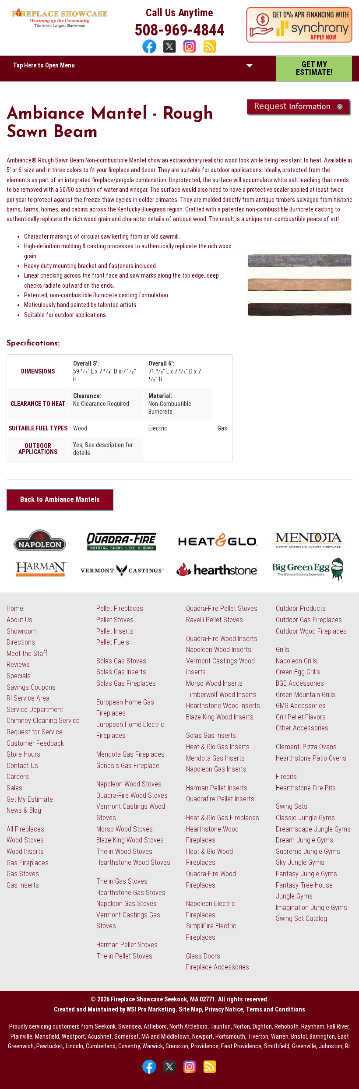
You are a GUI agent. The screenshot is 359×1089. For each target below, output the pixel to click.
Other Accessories (302, 728)
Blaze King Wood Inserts (219, 717)
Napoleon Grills (296, 661)
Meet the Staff (27, 653)
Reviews (18, 664)
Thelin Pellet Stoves (124, 956)
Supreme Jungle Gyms (308, 851)
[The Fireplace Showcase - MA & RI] (60, 25)
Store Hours (23, 754)
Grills (282, 649)
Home (15, 608)
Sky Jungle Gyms (300, 862)
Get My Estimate (30, 799)
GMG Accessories (301, 705)
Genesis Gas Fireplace (127, 765)
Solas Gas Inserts (121, 672)
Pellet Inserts (115, 631)
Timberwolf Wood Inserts (221, 695)
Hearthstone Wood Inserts (223, 705)
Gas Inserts (23, 885)
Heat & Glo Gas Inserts (218, 747)
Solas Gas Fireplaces (126, 683)
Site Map (190, 1009)
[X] (170, 52)
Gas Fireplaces (28, 863)
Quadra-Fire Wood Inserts (221, 638)
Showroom (22, 631)
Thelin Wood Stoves (124, 851)
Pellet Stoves (115, 620)
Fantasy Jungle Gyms (306, 874)
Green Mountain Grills (305, 695)
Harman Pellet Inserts (216, 788)
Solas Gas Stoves (121, 661)
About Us (19, 620)
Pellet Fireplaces (119, 608)
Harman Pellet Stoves (127, 945)
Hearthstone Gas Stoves (130, 892)
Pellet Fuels (112, 642)
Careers (18, 776)
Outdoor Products (301, 608)
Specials (19, 676)
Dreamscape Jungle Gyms (313, 829)
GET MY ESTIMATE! (314, 68)
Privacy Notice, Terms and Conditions (255, 1009)
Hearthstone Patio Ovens (311, 758)
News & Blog (24, 810)
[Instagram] (190, 52)
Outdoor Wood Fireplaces (311, 631)
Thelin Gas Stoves (122, 881)
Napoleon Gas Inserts (216, 769)
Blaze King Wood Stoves (130, 840)
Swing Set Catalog (301, 918)
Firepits (286, 776)
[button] (249, 67)
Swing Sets (291, 806)
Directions (21, 642)
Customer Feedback (35, 743)
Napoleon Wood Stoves (129, 784)
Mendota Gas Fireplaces (130, 754)
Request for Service (35, 732)
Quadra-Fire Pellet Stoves (221, 608)
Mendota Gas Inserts (215, 758)
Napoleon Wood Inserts (218, 649)
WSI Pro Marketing (151, 1009)
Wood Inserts (25, 851)
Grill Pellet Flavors (301, 717)
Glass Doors (203, 956)
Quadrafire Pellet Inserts (220, 799)
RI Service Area (28, 698)
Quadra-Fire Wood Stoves (132, 795)
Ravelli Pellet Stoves (214, 620)
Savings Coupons (31, 687)
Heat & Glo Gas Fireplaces (222, 818)
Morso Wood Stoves (124, 829)
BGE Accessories (300, 683)
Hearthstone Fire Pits (306, 788)
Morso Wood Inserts (214, 683)
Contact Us (22, 765)
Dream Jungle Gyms (304, 840)
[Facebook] (150, 52)
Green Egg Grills (298, 672)
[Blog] (209, 52)
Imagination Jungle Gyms (311, 907)
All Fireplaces (25, 829)
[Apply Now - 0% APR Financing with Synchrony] (299, 40)
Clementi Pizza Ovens (306, 747)
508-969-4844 (179, 30)
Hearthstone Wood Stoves (133, 862)
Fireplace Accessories (217, 967)
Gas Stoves (23, 874)
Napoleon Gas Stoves (126, 903)
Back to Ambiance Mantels (60, 499)
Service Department (35, 709)
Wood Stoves (25, 840)
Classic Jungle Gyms (305, 818)
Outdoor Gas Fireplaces (309, 620)
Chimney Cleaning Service (43, 720)
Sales (14, 788)
